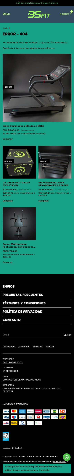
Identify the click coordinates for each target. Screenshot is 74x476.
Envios (9, 286)
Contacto (12, 320)
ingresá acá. (59, 461)
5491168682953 (13, 362)
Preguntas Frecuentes (23, 294)
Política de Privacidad (22, 311)
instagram (9, 346)
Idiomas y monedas (15, 403)
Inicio (5, 28)
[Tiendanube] (13, 448)
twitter (50, 346)
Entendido (44, 470)
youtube (38, 346)
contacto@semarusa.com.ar (22, 379)
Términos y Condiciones (24, 303)
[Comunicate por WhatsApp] (67, 457)
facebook (24, 346)
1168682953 (10, 371)
